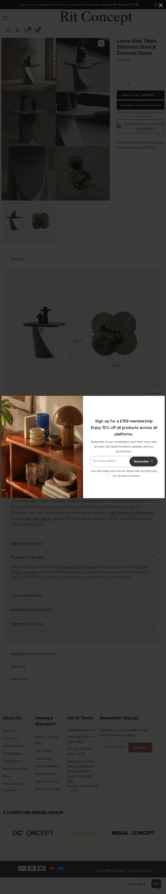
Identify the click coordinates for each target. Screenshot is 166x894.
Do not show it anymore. (127, 475)
